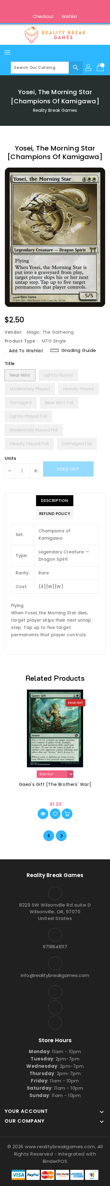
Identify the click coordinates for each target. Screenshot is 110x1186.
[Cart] (101, 68)
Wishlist (69, 16)
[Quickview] (43, 813)
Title (10, 363)
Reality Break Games (55, 110)
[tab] (54, 500)
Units (10, 458)
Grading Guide (78, 350)
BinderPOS (55, 1161)
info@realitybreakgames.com (55, 975)
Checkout (43, 16)
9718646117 (55, 946)
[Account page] (88, 68)
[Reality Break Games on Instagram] (55, 7)
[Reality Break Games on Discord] (66, 7)
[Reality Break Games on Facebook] (43, 7)
